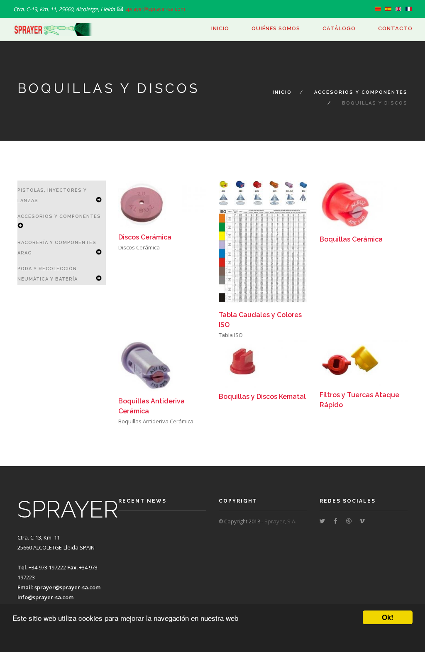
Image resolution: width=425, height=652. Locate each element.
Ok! (387, 617)
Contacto (395, 28)
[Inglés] (399, 9)
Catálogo (339, 28)
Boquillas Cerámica (351, 239)
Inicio (220, 28)
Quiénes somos (276, 28)
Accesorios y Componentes (361, 92)
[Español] (388, 9)
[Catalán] (378, 9)
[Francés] (408, 9)
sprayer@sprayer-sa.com (67, 587)
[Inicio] (53, 29)
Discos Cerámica (144, 237)
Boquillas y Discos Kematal (262, 396)
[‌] (322, 521)
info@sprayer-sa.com (45, 597)
